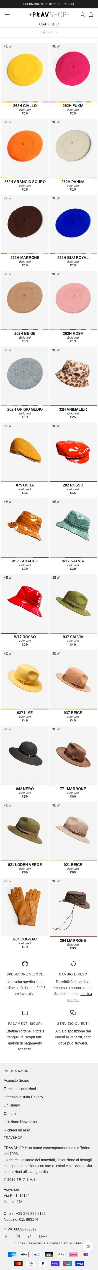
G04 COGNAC (25, 939)
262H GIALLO (25, 106)
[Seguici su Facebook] (6, 1236)
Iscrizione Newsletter (20, 1122)
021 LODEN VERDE (25, 865)
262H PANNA (73, 182)
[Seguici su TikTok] (29, 1236)
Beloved (25, 110)
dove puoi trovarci (72, 1043)
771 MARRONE (73, 789)
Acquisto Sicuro (16, 1080)
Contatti (10, 1114)
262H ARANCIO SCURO (25, 182)
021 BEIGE (73, 865)
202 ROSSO (73, 485)
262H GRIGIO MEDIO (25, 409)
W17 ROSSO (25, 637)
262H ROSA (73, 333)
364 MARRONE (73, 941)
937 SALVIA (73, 637)
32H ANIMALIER (73, 409)
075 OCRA (25, 485)
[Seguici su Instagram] (17, 1236)
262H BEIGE (25, 333)
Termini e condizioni (20, 1089)
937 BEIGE (73, 713)
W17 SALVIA (73, 561)
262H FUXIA (73, 106)
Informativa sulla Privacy (23, 1097)
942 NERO (25, 789)
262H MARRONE (24, 258)
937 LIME (25, 713)
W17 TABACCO (24, 561)
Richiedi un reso (17, 1130)
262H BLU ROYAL (73, 258)
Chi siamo (12, 1105)
